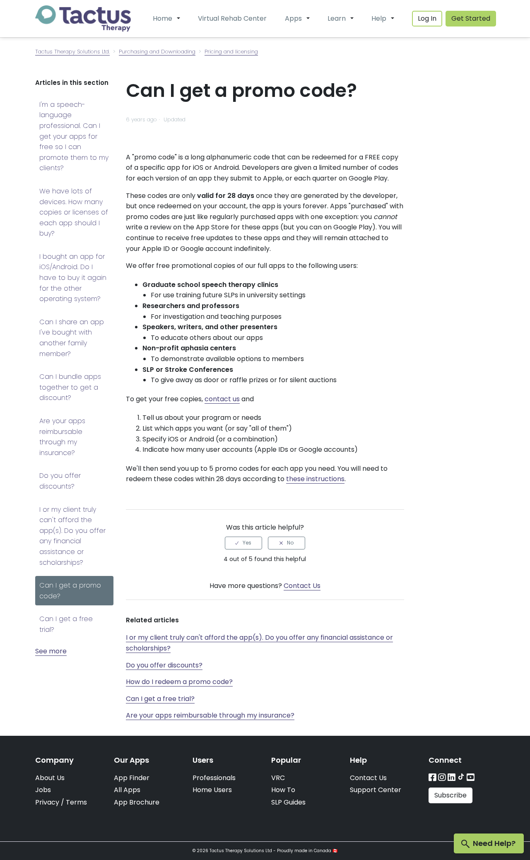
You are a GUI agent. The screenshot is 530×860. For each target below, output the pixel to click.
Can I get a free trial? (66, 624)
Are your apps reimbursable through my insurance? (62, 437)
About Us (50, 778)
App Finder (131, 778)
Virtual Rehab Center (232, 18)
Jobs (43, 790)
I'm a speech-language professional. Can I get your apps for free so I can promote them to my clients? (73, 136)
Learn (337, 18)
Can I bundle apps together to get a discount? (70, 387)
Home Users (212, 790)
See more (51, 651)
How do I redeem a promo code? (179, 682)
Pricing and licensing (231, 51)
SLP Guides (288, 802)
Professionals (214, 778)
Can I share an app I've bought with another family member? (71, 338)
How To (283, 790)
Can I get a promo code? (70, 591)
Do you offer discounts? (60, 481)
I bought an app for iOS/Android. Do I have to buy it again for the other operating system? (72, 278)
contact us (222, 399)
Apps (293, 18)
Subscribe (450, 795)
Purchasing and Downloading (157, 51)
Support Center (375, 790)
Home (162, 18)
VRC (278, 778)
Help (378, 18)
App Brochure (136, 802)
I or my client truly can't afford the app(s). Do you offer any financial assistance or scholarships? (72, 536)
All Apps (127, 790)
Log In (427, 18)
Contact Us (302, 585)
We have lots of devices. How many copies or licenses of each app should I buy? (73, 212)
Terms (76, 802)
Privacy (47, 802)
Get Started (470, 18)
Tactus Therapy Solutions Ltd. (72, 51)
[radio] (243, 543)
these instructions (315, 479)
